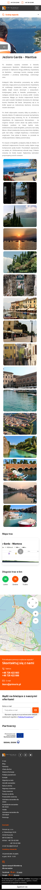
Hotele (4, 809)
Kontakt (4, 777)
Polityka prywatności (9, 775)
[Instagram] (25, 755)
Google (10, 875)
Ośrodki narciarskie (8, 783)
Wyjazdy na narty (7, 780)
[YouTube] (31, 755)
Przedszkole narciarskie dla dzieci (10, 806)
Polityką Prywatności (25, 717)
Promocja (5, 817)
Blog (3, 764)
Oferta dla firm (7, 769)
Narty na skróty (7, 786)
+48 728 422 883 (15, 2)
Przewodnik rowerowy (9, 797)
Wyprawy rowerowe (8, 788)
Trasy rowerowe (7, 791)
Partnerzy (5, 766)
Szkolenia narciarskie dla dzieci (10, 801)
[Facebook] (20, 755)
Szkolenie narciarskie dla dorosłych (10, 814)
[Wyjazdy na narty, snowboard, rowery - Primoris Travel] (10, 8)
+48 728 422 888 (29, 2)
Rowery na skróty (8, 794)
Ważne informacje (8, 772)
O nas (4, 761)
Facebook (12, 872)
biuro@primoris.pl (11, 684)
